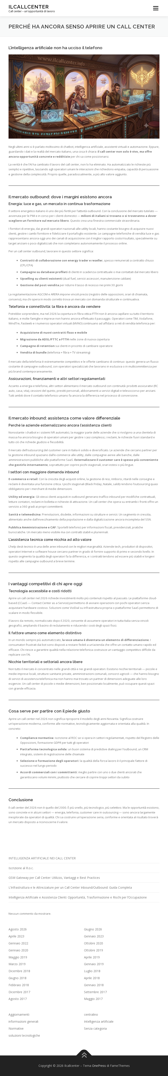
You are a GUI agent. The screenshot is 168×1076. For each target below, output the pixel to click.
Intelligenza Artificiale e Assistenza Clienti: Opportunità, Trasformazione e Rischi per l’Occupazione (78, 897)
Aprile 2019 (92, 957)
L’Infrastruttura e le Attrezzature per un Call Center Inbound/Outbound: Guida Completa (70, 887)
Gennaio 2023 (94, 936)
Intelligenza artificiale (99, 1021)
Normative (16, 1028)
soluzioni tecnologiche (24, 1035)
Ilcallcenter (29, 7)
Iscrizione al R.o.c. (21, 868)
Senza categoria (95, 1028)
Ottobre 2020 (93, 943)
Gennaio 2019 (94, 964)
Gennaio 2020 (18, 950)
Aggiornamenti (19, 1014)
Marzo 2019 (17, 964)
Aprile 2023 (16, 936)
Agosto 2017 (18, 999)
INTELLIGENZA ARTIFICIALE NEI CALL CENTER (42, 858)
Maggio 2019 (18, 957)
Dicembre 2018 (19, 971)
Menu (155, 8)
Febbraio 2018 (19, 985)
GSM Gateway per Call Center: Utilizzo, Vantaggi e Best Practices (54, 878)
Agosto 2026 (18, 929)
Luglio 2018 (92, 971)
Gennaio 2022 (18, 943)
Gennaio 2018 (94, 985)
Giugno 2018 (17, 978)
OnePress (99, 1066)
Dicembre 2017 (19, 992)
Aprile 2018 (92, 978)
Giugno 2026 (93, 929)
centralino (91, 1014)
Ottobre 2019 (93, 950)
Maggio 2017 (93, 999)
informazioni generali (23, 1021)
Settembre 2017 (95, 992)
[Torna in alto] (84, 1055)
